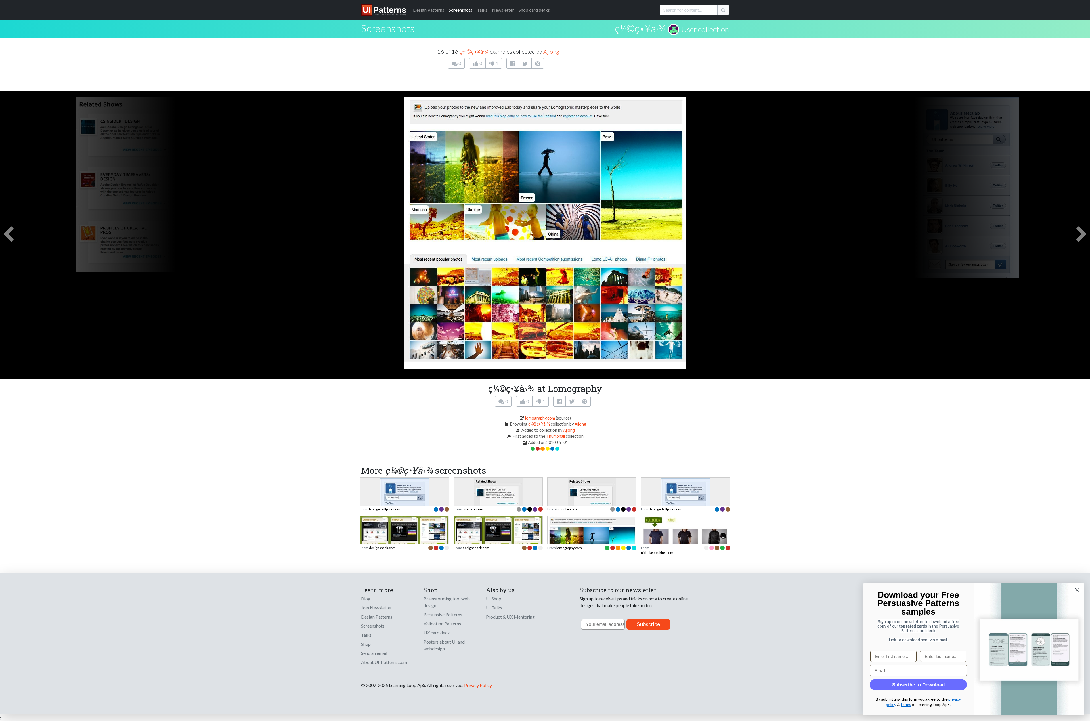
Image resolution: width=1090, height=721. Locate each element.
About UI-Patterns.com (384, 662)
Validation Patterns (442, 623)
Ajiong (551, 51)
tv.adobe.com (473, 509)
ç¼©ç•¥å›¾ (640, 28)
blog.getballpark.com (384, 509)
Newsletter (503, 9)
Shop (366, 644)
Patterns (428, 9)
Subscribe (648, 624)
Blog (365, 598)
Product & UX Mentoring (510, 616)
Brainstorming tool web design (447, 602)
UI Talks (494, 607)
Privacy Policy (478, 685)
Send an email (374, 653)
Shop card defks (534, 9)
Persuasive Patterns (443, 614)
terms (906, 704)
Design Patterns (376, 616)
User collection (705, 29)
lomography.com (540, 418)
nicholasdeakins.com (657, 552)
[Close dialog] (1077, 590)
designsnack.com (382, 548)
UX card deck (437, 632)
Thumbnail (555, 436)
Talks (482, 9)
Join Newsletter (376, 607)
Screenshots (460, 9)
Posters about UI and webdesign (444, 645)
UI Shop (493, 598)
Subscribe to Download (918, 685)
